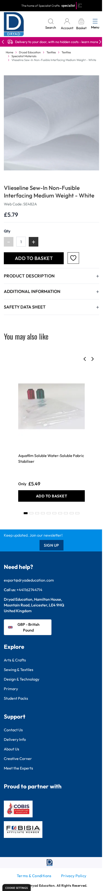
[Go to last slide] (85, 359)
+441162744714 (29, 589)
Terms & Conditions (34, 875)
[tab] (26, 513)
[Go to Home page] (14, 24)
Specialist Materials (23, 56)
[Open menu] (95, 21)
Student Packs (16, 698)
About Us (11, 749)
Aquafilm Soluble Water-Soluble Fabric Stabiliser (51, 458)
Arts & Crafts (15, 660)
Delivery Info (15, 739)
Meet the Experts (18, 768)
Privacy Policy (73, 875)
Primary (11, 688)
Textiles (51, 52)
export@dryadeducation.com (29, 580)
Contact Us (13, 729)
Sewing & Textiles (18, 669)
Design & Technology (21, 679)
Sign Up (51, 545)
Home (9, 52)
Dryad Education (30, 52)
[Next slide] (92, 359)
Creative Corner (18, 758)
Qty (7, 231)
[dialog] (16, 887)
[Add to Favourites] (73, 258)
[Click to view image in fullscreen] (51, 122)
